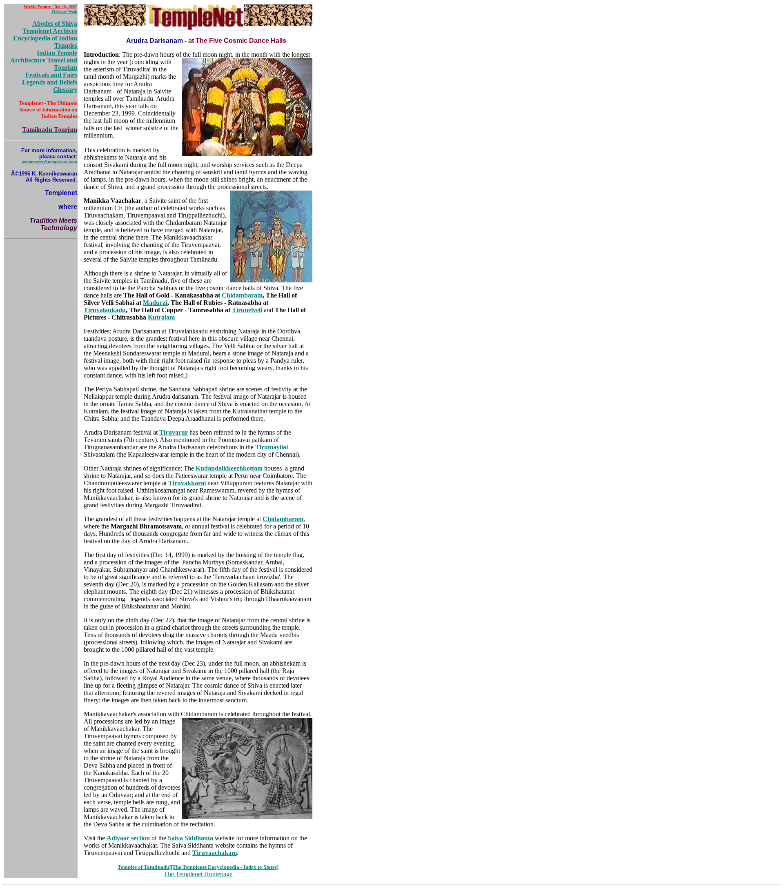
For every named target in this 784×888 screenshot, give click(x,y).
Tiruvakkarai (187, 483)
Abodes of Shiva (54, 23)
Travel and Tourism (62, 64)
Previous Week (64, 11)
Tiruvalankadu (105, 309)
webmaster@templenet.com (49, 162)
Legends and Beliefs (49, 82)
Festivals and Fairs (51, 74)
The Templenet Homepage (198, 873)
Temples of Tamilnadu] (144, 867)
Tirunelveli (247, 309)
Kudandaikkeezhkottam (229, 468)
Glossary (65, 89)
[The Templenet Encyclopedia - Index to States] (224, 867)
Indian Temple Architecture (43, 56)
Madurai (155, 302)
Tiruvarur (173, 432)
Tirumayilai (271, 447)
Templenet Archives (49, 30)
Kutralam (161, 317)
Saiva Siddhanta (190, 838)
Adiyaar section (128, 838)
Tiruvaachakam (214, 852)
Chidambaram (242, 295)
